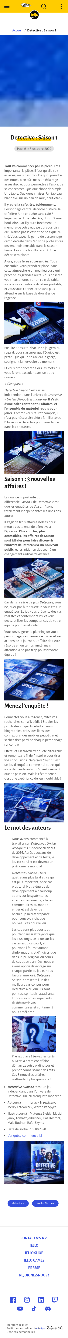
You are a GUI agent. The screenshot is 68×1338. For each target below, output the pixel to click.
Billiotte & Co (55, 1328)
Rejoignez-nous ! (34, 1275)
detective (18, 1203)
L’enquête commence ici (25, 1135)
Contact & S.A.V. (34, 1238)
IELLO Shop (34, 1253)
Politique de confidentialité (24, 1328)
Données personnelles (21, 1332)
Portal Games (45, 1203)
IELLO (34, 1245)
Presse (34, 1268)
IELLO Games (34, 1260)
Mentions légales (17, 1325)
